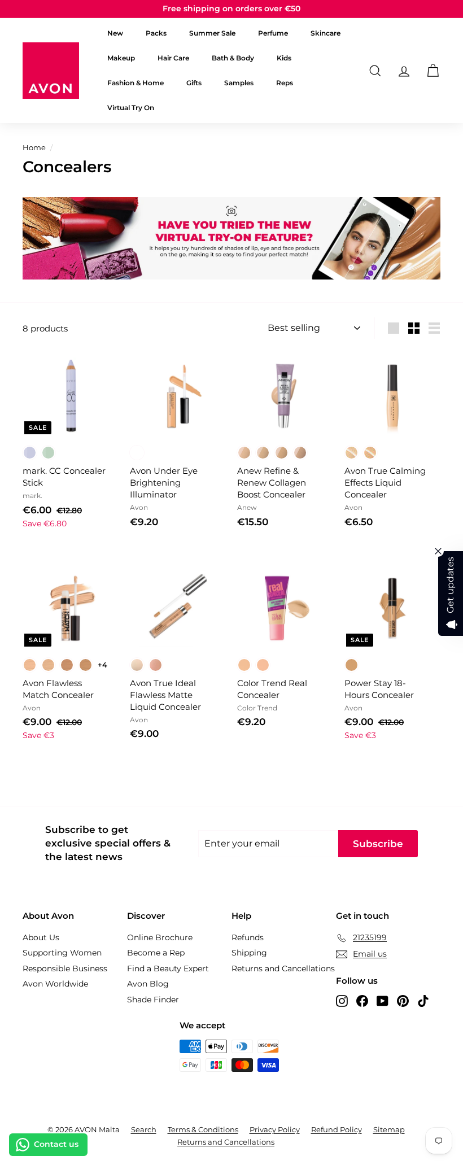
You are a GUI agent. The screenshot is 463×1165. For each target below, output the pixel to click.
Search (143, 1129)
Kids (284, 58)
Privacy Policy (275, 1129)
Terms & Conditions (203, 1129)
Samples (239, 82)
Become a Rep (156, 953)
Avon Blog (148, 984)
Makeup (121, 58)
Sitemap (389, 1129)
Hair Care (173, 58)
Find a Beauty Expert (168, 968)
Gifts (194, 82)
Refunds (247, 937)
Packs (156, 33)
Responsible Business (65, 968)
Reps (284, 82)
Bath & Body (233, 58)
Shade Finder (153, 999)
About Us (41, 937)
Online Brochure (160, 937)
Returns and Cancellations (283, 968)
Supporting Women (62, 953)
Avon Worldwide (55, 984)
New (115, 33)
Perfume (273, 33)
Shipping (249, 953)
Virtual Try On (130, 107)
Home (34, 147)
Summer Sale (212, 33)
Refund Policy (336, 1129)
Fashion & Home (135, 82)
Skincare (325, 33)
